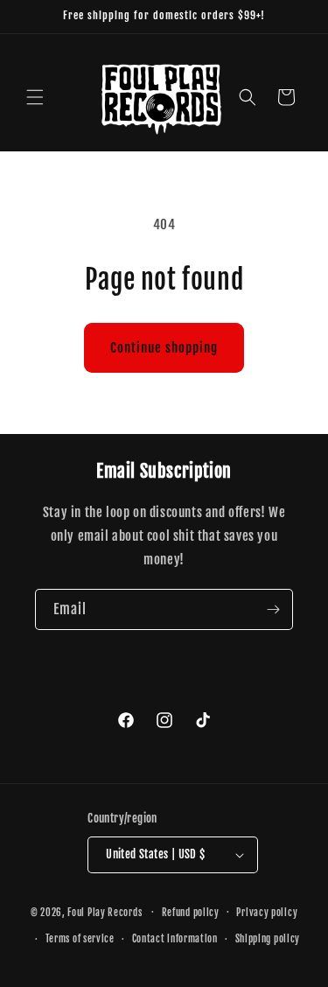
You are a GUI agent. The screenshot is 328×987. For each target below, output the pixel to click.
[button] (35, 97)
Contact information (175, 939)
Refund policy (191, 912)
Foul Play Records (104, 912)
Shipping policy (268, 939)
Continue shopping (164, 348)
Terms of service (80, 939)
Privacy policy (266, 912)
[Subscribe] (273, 609)
